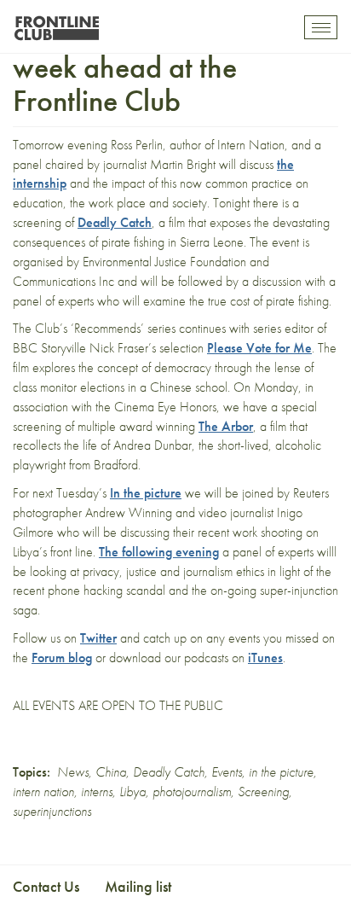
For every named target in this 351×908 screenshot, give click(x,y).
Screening (263, 791)
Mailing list (138, 886)
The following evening (159, 552)
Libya (132, 791)
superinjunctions (52, 811)
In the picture (145, 493)
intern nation (43, 791)
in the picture (281, 772)
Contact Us (46, 886)
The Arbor (226, 426)
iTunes (265, 657)
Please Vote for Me (259, 348)
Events (226, 772)
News (73, 772)
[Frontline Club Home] (56, 23)
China (110, 772)
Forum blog (62, 657)
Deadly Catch (115, 222)
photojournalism (191, 791)
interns (96, 791)
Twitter (98, 638)
